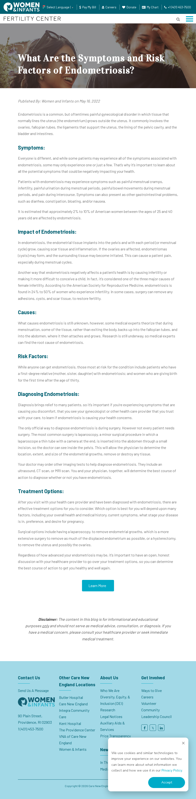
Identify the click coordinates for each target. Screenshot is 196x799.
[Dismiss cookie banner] (183, 744)
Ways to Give (151, 690)
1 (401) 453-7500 (30, 729)
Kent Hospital (70, 723)
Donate (131, 7)
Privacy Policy (172, 770)
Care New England (73, 704)
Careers (110, 7)
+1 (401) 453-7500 (179, 7)
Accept (166, 782)
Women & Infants (73, 749)
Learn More (97, 585)
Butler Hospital (71, 697)
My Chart (152, 7)
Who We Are (110, 690)
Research (107, 709)
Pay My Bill (89, 7)
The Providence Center (77, 730)
